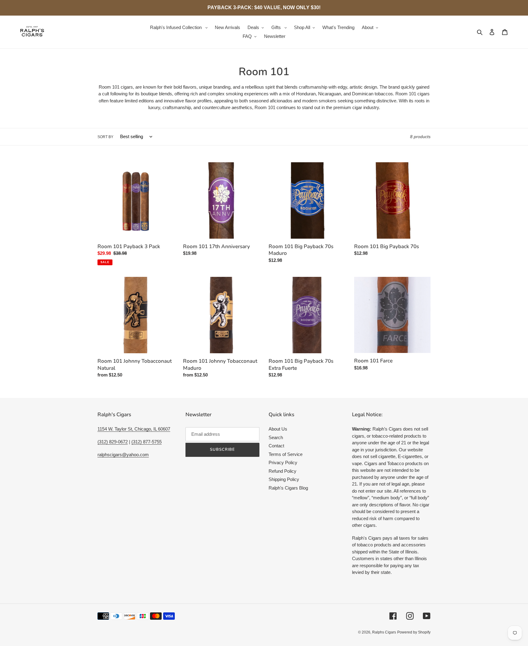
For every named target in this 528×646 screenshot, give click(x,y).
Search (276, 437)
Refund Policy (282, 471)
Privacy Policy (283, 462)
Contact (276, 445)
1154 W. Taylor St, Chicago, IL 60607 (133, 428)
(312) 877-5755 (146, 441)
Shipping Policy (284, 479)
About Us (278, 428)
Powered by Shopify (414, 632)
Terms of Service (285, 454)
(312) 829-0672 (112, 441)
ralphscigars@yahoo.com (123, 454)
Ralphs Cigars (384, 632)
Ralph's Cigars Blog (288, 487)
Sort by (105, 137)
